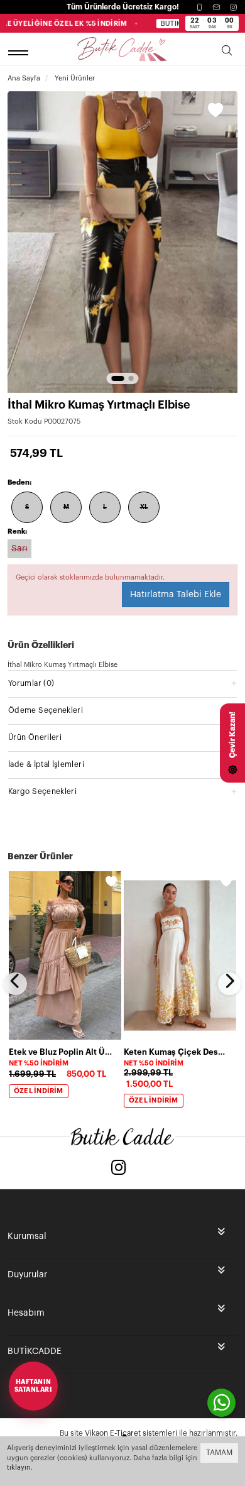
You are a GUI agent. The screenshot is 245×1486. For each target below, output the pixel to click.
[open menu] (20, 52)
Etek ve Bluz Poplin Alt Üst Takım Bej (61, 1052)
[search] (226, 52)
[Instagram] (233, 7)
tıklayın (19, 1467)
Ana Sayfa (24, 78)
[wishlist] (111, 881)
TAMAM (219, 1452)
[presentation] (15, 983)
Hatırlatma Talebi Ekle (175, 594)
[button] (118, 378)
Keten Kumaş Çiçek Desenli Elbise (176, 1052)
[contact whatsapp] (221, 1403)
